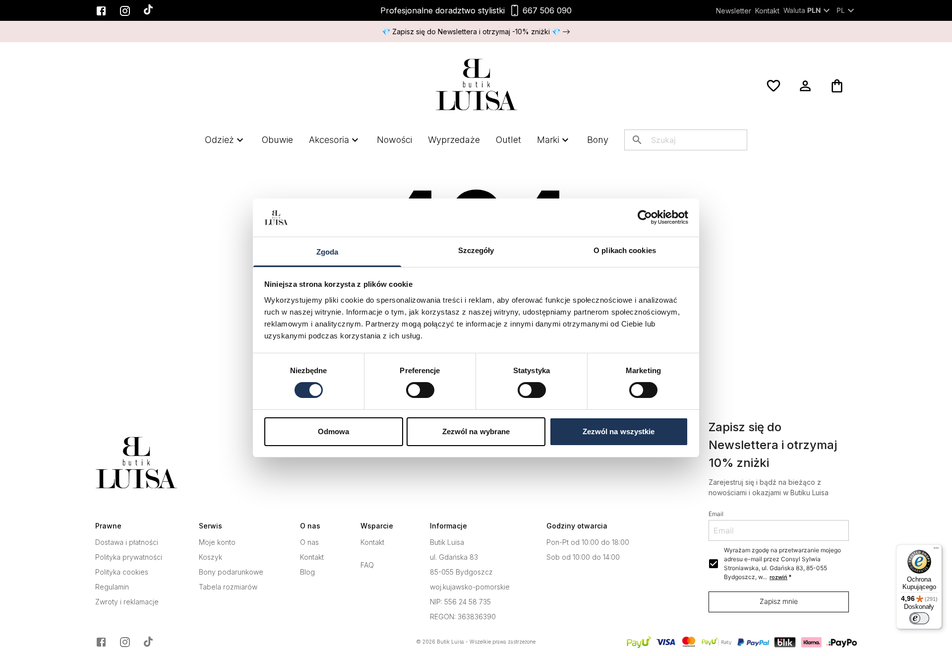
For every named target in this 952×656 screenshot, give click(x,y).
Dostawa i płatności (126, 542)
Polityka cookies (121, 572)
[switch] (420, 390)
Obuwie (277, 139)
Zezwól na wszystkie (619, 431)
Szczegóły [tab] (476, 250)
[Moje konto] (805, 86)
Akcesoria (329, 139)
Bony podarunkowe (231, 572)
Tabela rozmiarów (228, 587)
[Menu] (936, 550)
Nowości (394, 139)
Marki (548, 139)
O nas (309, 542)
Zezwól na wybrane (476, 431)
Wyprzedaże (454, 139)
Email (716, 514)
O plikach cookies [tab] (625, 250)
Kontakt (767, 10)
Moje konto (217, 542)
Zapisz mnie (779, 601)
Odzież (219, 139)
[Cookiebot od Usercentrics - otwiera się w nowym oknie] (644, 217)
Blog (307, 572)
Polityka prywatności (128, 557)
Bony (597, 139)
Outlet (508, 139)
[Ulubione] (773, 86)
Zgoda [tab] (327, 252)
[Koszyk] (837, 86)
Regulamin (112, 587)
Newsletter (733, 10)
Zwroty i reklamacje (127, 601)
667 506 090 (547, 10)
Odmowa (334, 431)
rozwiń (778, 577)
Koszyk (210, 557)
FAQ (367, 565)
